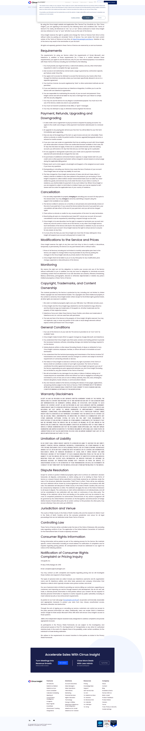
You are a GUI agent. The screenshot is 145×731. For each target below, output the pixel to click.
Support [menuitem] (86, 688)
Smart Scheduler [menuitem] (52, 690)
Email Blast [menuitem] (50, 706)
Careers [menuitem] (104, 702)
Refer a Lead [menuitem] (106, 695)
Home (29, 7)
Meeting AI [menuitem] (50, 695)
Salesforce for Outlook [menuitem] (71, 711)
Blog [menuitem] (103, 688)
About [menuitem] (104, 684)
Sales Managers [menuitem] (69, 686)
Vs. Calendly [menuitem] (87, 702)
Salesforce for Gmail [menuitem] (71, 708)
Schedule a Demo (110, 2)
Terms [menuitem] (104, 704)
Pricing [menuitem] (86, 684)
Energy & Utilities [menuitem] (70, 702)
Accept (87, 17)
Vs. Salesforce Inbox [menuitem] (90, 695)
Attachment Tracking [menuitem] (53, 708)
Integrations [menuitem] (50, 711)
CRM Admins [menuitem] (68, 690)
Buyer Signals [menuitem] (50, 704)
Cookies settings (75, 17)
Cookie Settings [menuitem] (106, 709)
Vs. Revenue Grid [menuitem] (89, 700)
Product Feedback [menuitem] (107, 697)
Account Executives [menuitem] (71, 684)
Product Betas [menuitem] (106, 700)
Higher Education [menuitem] (70, 697)
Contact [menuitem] (104, 686)
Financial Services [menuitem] (70, 695)
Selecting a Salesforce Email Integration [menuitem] (71, 705)
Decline (100, 17)
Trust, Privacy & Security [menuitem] (109, 707)
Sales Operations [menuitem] (70, 688)
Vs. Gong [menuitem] (86, 707)
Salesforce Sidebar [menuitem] (52, 686)
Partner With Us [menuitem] (107, 693)
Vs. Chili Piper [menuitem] (87, 704)
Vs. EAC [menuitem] (86, 693)
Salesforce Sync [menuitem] (51, 688)
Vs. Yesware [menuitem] (87, 697)
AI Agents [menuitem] (49, 701)
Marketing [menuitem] (68, 693)
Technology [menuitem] (68, 700)
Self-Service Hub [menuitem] (89, 690)
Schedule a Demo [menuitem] (107, 690)
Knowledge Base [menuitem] (88, 686)
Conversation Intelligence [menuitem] (51, 698)
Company (34, 7)
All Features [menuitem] (50, 684)
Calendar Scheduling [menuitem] (53, 693)
